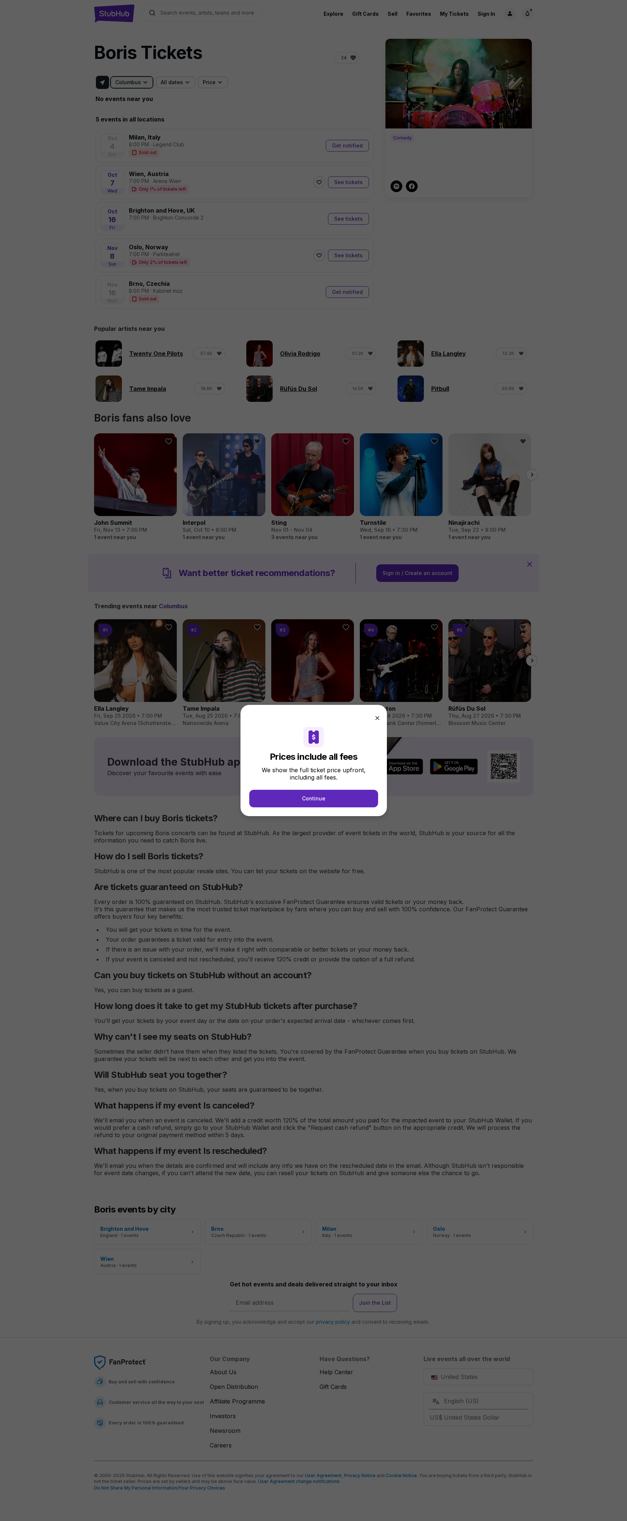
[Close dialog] (377, 718)
